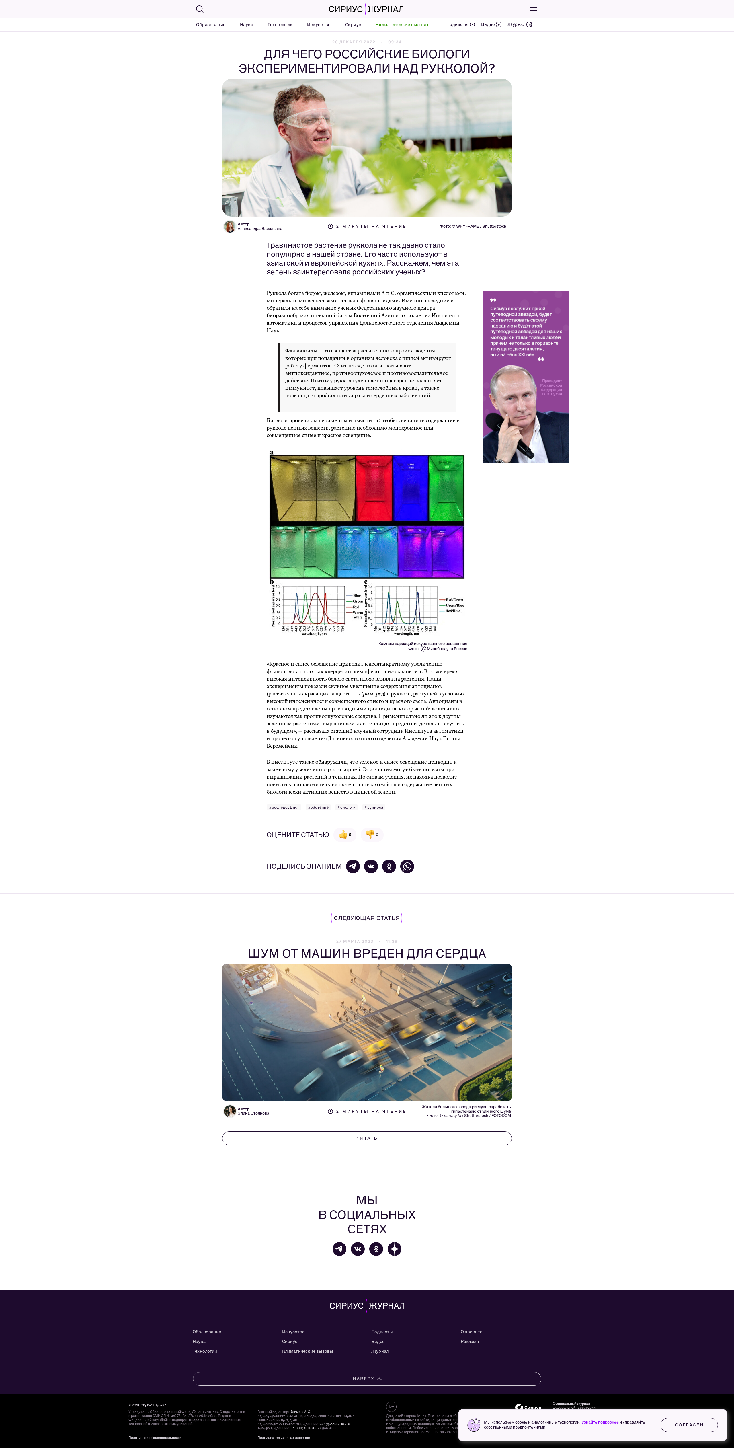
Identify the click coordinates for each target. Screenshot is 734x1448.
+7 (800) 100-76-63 (305, 1428)
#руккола (373, 807)
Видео (378, 1341)
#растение (318, 807)
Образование (211, 24)
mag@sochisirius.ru (334, 1424)
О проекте (472, 1331)
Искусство (319, 24)
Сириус (353, 24)
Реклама (470, 1341)
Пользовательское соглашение (283, 1438)
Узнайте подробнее (600, 1422)
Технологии (280, 24)
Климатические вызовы (402, 24)
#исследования (284, 807)
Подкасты (382, 1331)
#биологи (346, 807)
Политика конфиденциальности (154, 1438)
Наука (246, 24)
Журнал (380, 1351)
